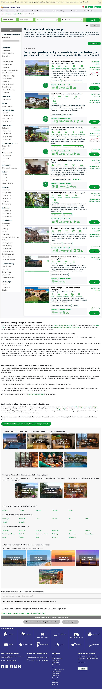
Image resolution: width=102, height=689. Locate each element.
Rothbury (5, 510)
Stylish (5, 290)
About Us (54, 656)
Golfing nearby (8, 245)
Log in (98, 7)
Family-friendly (8, 106)
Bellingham (88, 530)
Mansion (6, 81)
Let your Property (56, 671)
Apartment (6, 50)
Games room (7, 155)
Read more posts (82, 662)
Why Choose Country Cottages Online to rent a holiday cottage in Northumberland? (29, 601)
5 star (5, 175)
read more (94, 43)
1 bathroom (7, 211)
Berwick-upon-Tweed (8, 534)
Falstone (21, 537)
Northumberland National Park (63, 325)
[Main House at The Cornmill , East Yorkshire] (37, 101)
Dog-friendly (7, 99)
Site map (54, 680)
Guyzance (55, 537)
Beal (70, 519)
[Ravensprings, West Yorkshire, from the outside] (37, 200)
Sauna (5, 149)
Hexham (38, 510)
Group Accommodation (10, 70)
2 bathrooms (7, 213)
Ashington (39, 530)
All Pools (6, 128)
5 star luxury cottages (90, 407)
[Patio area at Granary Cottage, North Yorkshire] (37, 134)
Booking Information (57, 658)
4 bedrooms (7, 198)
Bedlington (55, 530)
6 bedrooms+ (7, 204)
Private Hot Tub (8, 118)
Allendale (22, 530)
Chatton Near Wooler (42, 534)
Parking (5, 229)
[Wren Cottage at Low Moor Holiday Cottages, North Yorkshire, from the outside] (37, 295)
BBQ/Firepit (7, 234)
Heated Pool (7, 131)
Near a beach (7, 272)
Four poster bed (8, 251)
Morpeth (55, 510)
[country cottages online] (10, 7)
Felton (37, 537)
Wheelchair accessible (10, 168)
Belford (71, 530)
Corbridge (55, 534)
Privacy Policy (55, 678)
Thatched (6, 92)
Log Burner (6, 223)
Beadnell (54, 519)
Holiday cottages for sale (58, 669)
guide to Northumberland (36, 394)
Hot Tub (5, 113)
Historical (6, 240)
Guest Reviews (55, 662)
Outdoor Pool (7, 136)
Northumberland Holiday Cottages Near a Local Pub (42, 622)
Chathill (21, 534)
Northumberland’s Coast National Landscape (65, 327)
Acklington (5, 530)
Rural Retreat (7, 87)
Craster (4, 522)
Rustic (5, 284)
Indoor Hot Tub (8, 116)
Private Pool (7, 139)
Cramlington (72, 534)
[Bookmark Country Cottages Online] (86, 7)
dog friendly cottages (76, 407)
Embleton (22, 522)
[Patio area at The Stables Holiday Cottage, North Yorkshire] (37, 68)
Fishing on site (7, 243)
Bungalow (6, 56)
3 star (5, 180)
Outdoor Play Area (9, 260)
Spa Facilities (7, 146)
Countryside (7, 266)
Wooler (71, 510)
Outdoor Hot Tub (8, 121)
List (92, 7)
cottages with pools (62, 409)
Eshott (4, 537)
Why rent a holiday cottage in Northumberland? (18, 596)
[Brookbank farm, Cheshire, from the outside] (37, 235)
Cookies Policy (55, 660)
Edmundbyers (89, 534)
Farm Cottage (7, 64)
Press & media (55, 675)
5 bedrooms (7, 201)
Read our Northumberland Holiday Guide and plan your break (26, 424)
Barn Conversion (8, 53)
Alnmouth (22, 519)
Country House (8, 62)
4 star (5, 177)
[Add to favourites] (83, 7)
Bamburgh (5, 519)
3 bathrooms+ (7, 216)
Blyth (87, 519)
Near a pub (6, 275)
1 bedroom (6, 190)
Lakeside (6, 269)
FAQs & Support (56, 664)
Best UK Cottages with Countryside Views (87, 656)
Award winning (8, 183)
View (94, 88)
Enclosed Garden (8, 254)
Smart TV (6, 158)
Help (53, 667)
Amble (38, 519)
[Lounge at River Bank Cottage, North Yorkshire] (37, 167)
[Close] (99, 2)
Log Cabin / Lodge (9, 76)
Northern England (70, 622)
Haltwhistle (72, 537)
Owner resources (56, 673)
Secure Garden (7, 257)
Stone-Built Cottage (9, 90)
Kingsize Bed (7, 248)
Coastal (5, 59)
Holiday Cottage (8, 73)
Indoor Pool (7, 134)
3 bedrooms (7, 195)
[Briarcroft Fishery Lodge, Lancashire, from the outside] (37, 261)
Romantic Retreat (8, 84)
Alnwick (21, 510)
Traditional (6, 287)
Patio (5, 231)
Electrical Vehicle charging (11, 237)
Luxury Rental (7, 78)
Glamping (6, 67)
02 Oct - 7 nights (95, 75)
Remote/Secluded (8, 278)
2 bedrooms (7, 193)
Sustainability (55, 682)
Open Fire (6, 226)
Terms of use (55, 684)
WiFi (4, 161)
